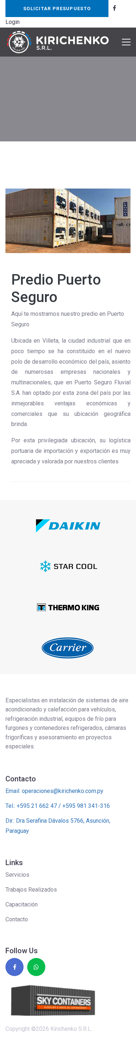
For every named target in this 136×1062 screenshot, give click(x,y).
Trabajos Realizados (31, 889)
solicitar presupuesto (57, 8)
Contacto (16, 919)
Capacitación (21, 904)
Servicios (17, 874)
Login (12, 21)
